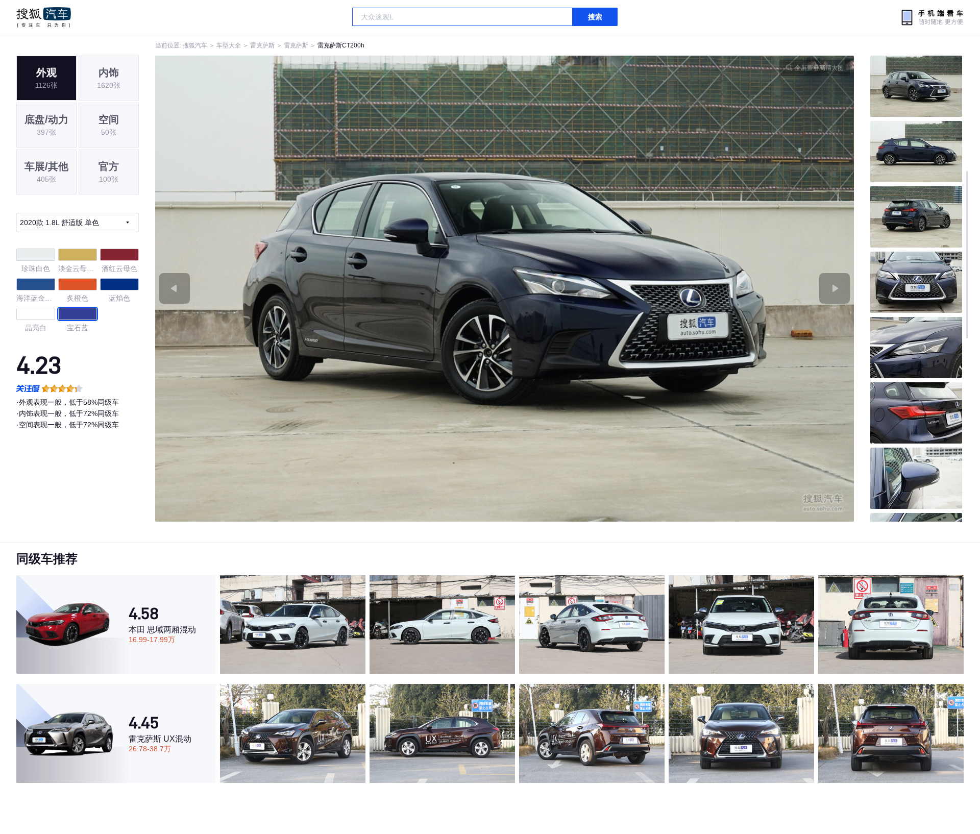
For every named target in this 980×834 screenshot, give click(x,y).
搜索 (595, 17)
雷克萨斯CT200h (340, 45)
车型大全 (228, 45)
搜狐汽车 (43, 17)
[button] (330, 289)
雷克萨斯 (262, 45)
